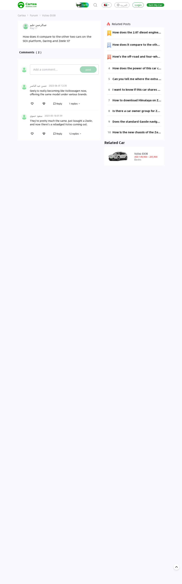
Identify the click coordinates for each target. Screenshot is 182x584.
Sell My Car (155, 5)
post (88, 69)
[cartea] (27, 5)
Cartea (22, 15)
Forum (34, 15)
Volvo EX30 (49, 15)
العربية (123, 5)
